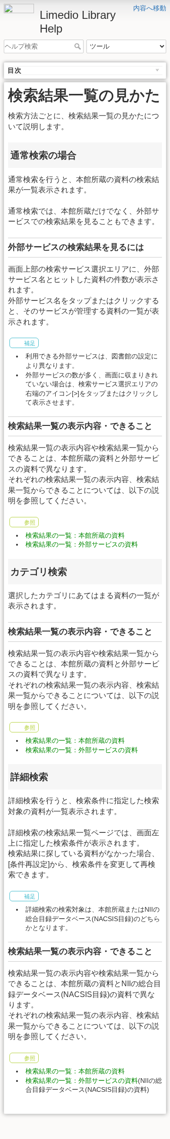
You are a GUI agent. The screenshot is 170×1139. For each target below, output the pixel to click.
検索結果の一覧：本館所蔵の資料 (75, 535)
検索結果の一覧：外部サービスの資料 (82, 544)
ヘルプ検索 (78, 46)
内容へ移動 (149, 8)
